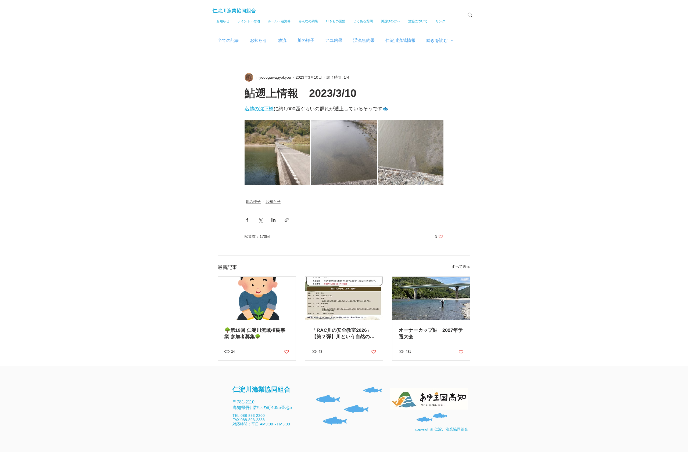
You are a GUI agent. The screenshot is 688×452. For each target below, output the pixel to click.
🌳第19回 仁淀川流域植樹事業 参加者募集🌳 (254, 333)
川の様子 (305, 40)
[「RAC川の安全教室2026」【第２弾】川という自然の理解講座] (344, 298)
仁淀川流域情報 (400, 40)
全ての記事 (228, 40)
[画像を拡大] (277, 152)
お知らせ (258, 40)
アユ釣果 (333, 40)
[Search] (470, 15)
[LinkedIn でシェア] (273, 220)
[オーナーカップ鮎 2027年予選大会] (431, 298)
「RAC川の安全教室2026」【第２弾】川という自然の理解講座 (343, 333)
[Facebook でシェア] (247, 220)
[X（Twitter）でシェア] (260, 220)
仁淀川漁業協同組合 (234, 10)
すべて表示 (461, 266)
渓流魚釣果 (364, 40)
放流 (282, 40)
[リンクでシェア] (286, 220)
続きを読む (437, 40)
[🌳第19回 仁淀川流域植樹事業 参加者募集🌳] (257, 298)
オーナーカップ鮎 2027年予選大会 (431, 333)
